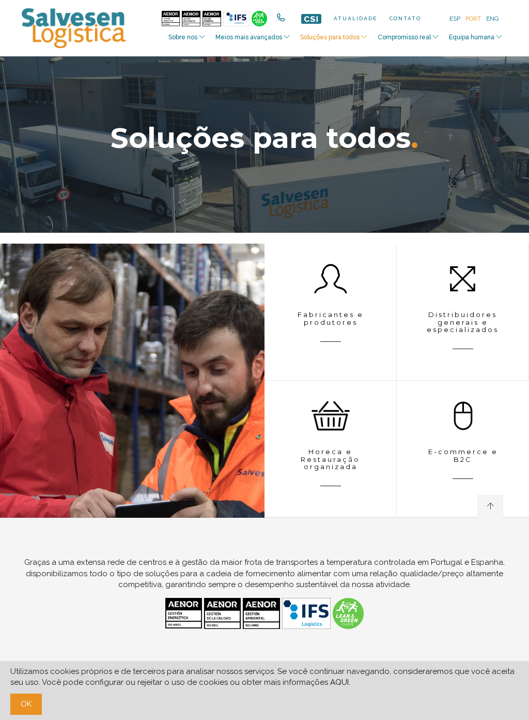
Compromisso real (404, 37)
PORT (473, 18)
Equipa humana (471, 37)
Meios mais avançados (248, 37)
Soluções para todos (330, 37)
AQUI (339, 682)
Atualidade (355, 18)
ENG (492, 18)
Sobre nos (182, 37)
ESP (454, 18)
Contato (405, 18)
